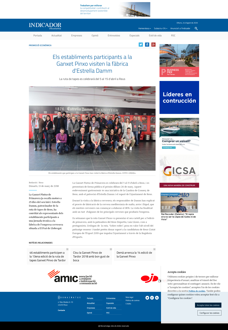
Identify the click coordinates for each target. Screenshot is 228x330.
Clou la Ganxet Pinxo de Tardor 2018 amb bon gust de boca (91, 256)
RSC (173, 35)
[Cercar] (196, 28)
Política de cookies (197, 291)
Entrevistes (114, 35)
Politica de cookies (133, 300)
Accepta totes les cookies (208, 305)
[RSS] (157, 298)
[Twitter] (141, 44)
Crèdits (128, 303)
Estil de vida (155, 35)
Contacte (61, 310)
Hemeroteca (143, 28)
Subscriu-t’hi (160, 28)
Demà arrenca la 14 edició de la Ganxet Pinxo (134, 254)
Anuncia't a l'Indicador (180, 28)
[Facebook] (147, 44)
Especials (134, 35)
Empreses (76, 35)
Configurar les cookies (209, 312)
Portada (37, 35)
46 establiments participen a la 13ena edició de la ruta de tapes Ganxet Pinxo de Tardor (48, 256)
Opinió (95, 35)
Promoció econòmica (40, 45)
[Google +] (153, 44)
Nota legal (129, 297)
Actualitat (56, 35)
